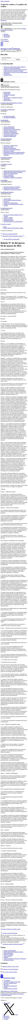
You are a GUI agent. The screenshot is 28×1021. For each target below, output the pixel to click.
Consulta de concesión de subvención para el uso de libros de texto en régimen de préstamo (15, 70)
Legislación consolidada (9, 95)
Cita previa (6, 201)
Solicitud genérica (8, 75)
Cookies (5, 987)
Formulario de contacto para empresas (12, 189)
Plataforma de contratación (10, 148)
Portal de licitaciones (8, 147)
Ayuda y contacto (8, 956)
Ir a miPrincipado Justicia (6, 208)
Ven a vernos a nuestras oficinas (9, 972)
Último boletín (7, 92)
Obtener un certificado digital (10, 173)
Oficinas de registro (8, 219)
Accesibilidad (7, 980)
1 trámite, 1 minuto (8, 217)
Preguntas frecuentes (8, 220)
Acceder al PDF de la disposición (11, 239)
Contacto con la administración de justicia (13, 204)
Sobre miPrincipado (8, 953)
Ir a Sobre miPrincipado (6, 138)
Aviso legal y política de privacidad (12, 981)
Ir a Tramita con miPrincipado (8, 109)
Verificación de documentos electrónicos (13, 172)
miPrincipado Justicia (9, 960)
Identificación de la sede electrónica (12, 129)
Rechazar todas (6, 24)
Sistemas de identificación (10, 136)
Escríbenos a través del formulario (10, 969)
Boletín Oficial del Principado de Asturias (13, 228)
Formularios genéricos (9, 176)
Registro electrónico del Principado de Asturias (15, 171)
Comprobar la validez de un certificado (13, 177)
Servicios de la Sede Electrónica (11, 133)
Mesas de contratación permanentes (12, 149)
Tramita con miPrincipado (10, 950)
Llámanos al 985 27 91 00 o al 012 (10, 966)
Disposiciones (7, 93)
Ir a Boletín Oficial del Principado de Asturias (11, 103)
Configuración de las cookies (10, 988)
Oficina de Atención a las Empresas (12, 187)
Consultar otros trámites (9, 116)
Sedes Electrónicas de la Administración (13, 221)
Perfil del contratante (8, 954)
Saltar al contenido (5, 1)
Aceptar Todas (6, 23)
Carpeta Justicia (7, 198)
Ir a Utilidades (4, 180)
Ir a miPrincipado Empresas (7, 192)
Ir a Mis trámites (4, 120)
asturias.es (6, 34)
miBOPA (6, 96)
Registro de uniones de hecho (10, 203)
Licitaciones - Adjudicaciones (10, 145)
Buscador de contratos (9, 151)
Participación (7, 35)
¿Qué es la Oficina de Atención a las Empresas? (15, 958)
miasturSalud (7, 36)
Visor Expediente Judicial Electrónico (12, 200)
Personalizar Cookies (17, 23)
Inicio (5, 226)
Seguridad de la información (10, 132)
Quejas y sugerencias (9, 175)
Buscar (18, 59)
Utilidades (6, 957)
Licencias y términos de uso (10, 131)
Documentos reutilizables (9, 117)
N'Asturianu (5, 39)
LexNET (6, 205)
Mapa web (6, 984)
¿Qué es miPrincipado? (9, 126)
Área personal (5, 41)
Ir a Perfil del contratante (6, 157)
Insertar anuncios (8, 100)
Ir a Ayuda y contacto (6, 224)
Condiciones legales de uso (10, 135)
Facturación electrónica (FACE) (11, 188)
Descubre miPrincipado (9, 128)
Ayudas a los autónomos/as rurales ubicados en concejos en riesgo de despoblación (15, 67)
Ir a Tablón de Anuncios (6, 164)
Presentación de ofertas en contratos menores (14, 152)
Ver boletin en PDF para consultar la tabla (10, 929)
